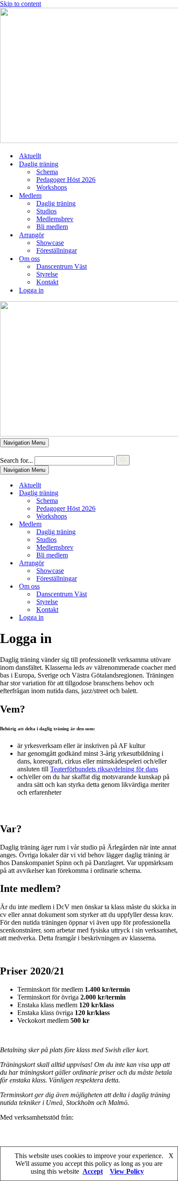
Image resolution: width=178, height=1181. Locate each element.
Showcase (50, 242)
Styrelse (47, 274)
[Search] (123, 460)
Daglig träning (56, 203)
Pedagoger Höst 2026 (65, 179)
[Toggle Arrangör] (151, 563)
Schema (47, 171)
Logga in (31, 290)
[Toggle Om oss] (151, 586)
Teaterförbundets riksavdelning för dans (104, 769)
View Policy (127, 1171)
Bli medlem (52, 226)
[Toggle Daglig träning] (151, 493)
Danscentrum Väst (61, 266)
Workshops (51, 187)
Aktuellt (30, 155)
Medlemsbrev (54, 219)
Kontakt (47, 282)
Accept (93, 1171)
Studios (46, 211)
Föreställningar (56, 250)
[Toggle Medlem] (151, 524)
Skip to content (20, 3)
